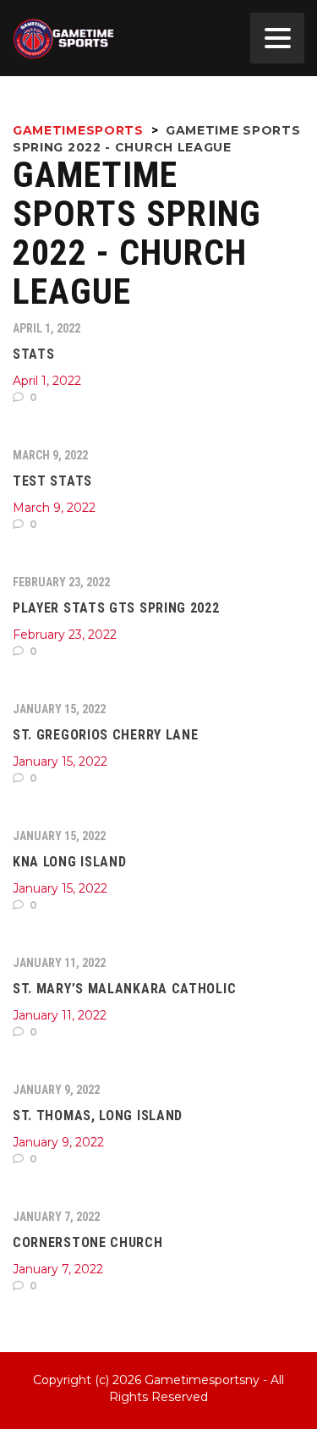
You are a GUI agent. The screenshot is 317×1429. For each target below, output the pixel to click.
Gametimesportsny (202, 1380)
